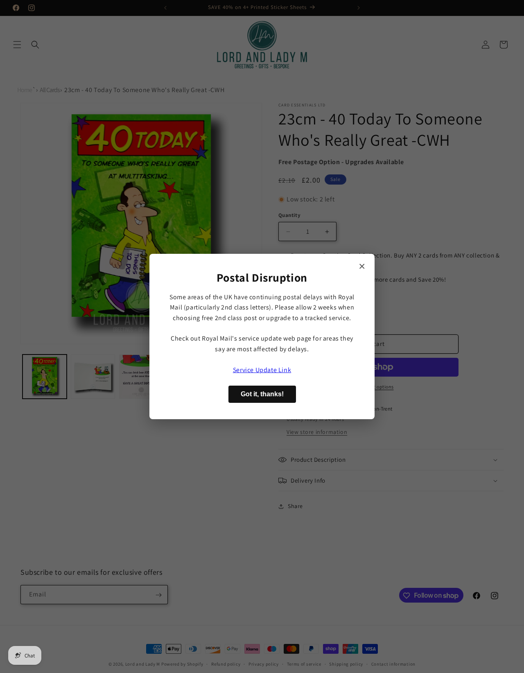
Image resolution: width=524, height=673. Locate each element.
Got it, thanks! (262, 394)
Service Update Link (262, 370)
